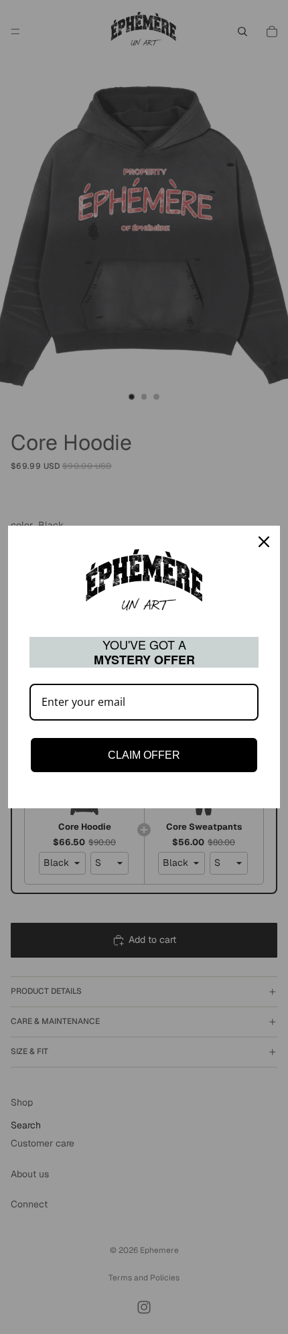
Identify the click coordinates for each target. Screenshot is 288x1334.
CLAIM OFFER (144, 755)
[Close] (264, 542)
